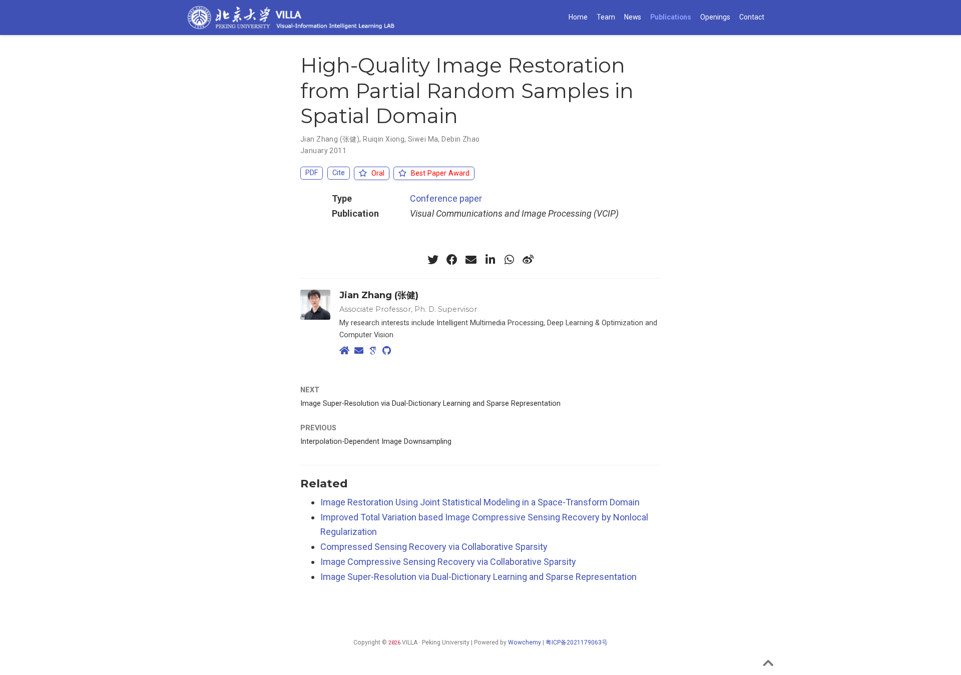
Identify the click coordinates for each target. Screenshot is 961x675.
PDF (311, 173)
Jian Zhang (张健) (329, 139)
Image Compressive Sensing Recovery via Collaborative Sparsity (448, 561)
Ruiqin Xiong (383, 139)
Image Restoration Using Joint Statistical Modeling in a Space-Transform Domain (480, 502)
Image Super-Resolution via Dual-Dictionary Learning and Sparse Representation (430, 403)
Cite (338, 173)
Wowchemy (524, 642)
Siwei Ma (423, 139)
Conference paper (446, 198)
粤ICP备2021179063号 (577, 642)
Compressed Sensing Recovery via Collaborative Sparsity (434, 546)
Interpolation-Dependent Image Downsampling (375, 441)
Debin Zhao (460, 139)
